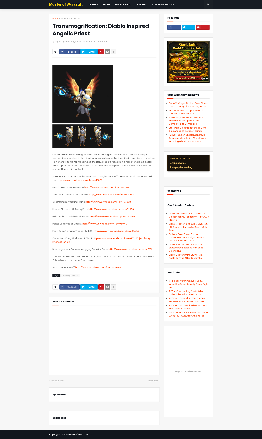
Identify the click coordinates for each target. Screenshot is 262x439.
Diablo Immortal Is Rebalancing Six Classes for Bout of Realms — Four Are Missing (189, 216)
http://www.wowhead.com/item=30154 (111, 194)
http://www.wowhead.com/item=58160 (104, 223)
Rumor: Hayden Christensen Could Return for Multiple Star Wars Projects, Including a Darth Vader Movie (188, 138)
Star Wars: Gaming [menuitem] (163, 4)
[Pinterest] (101, 51)
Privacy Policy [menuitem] (124, 4)
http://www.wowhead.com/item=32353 (111, 209)
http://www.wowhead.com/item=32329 (106, 187)
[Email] (107, 51)
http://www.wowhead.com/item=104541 (116, 231)
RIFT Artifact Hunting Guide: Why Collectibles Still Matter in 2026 (186, 293)
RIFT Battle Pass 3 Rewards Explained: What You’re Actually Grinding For (188, 314)
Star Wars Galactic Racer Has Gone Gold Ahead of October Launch (188, 129)
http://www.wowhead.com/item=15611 (130, 249)
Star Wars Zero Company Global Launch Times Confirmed (186, 112)
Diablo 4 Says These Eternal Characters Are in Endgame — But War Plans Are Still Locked (187, 237)
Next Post (153, 380)
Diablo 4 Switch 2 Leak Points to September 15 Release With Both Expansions (186, 247)
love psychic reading (181, 167)
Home (55, 18)
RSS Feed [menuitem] (142, 4)
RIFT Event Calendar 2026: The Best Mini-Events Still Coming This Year (187, 300)
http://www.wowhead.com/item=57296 (112, 216)
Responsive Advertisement (188, 371)
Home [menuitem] (92, 4)
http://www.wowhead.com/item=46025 (79, 180)
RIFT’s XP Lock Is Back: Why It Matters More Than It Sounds (188, 307)
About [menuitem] (106, 4)
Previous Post (57, 380)
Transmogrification (70, 18)
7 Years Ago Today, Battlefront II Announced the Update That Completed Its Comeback (186, 120)
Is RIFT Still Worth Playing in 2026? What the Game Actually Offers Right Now (188, 284)
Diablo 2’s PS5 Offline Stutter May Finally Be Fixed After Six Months (186, 256)
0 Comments (100, 41)
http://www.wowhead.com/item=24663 (108, 201)
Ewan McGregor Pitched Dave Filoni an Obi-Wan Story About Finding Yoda (189, 105)
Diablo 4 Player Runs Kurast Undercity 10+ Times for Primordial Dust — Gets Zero (188, 227)
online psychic (178, 163)
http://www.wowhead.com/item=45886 (98, 267)
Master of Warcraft (66, 4)
